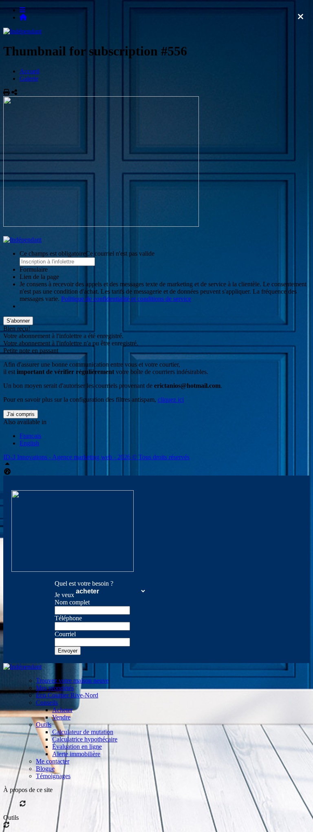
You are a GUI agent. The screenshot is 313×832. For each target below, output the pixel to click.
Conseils (47, 702)
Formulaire (34, 269)
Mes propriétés (55, 687)
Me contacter (52, 761)
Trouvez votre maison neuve (72, 680)
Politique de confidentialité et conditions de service (126, 298)
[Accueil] (23, 17)
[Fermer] (300, 16)
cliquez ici (171, 399)
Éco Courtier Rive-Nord (67, 695)
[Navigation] (22, 10)
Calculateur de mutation (82, 731)
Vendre (61, 717)
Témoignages (53, 775)
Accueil (30, 71)
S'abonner (18, 321)
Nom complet (72, 602)
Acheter (62, 709)
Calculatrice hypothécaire (84, 739)
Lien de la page (39, 276)
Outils (43, 724)
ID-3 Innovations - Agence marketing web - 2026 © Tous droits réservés (96, 457)
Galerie (29, 78)
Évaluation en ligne (77, 746)
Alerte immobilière (76, 753)
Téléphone (68, 618)
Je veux (64, 594)
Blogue (45, 768)
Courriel (65, 634)
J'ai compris (21, 414)
